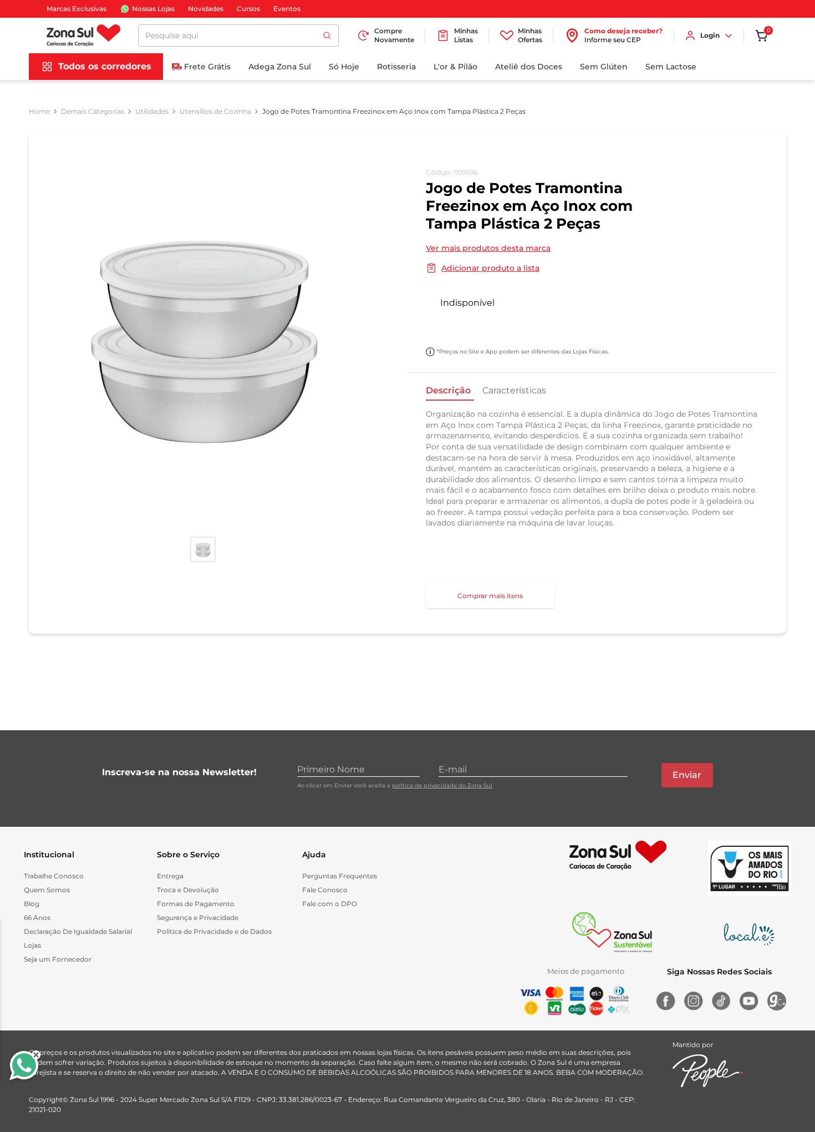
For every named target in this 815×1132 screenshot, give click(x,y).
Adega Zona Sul (279, 67)
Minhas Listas (466, 35)
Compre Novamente (394, 35)
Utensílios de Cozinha (215, 111)
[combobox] (238, 35)
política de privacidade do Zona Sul (442, 785)
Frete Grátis (207, 67)
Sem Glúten (604, 67)
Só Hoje (344, 67)
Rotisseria (396, 67)
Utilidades (152, 111)
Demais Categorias (92, 111)
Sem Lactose (670, 67)
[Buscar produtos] (327, 35)
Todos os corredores (104, 66)
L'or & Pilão (455, 67)
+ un (440, 326)
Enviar (687, 775)
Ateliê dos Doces (528, 67)
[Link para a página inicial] (39, 111)
